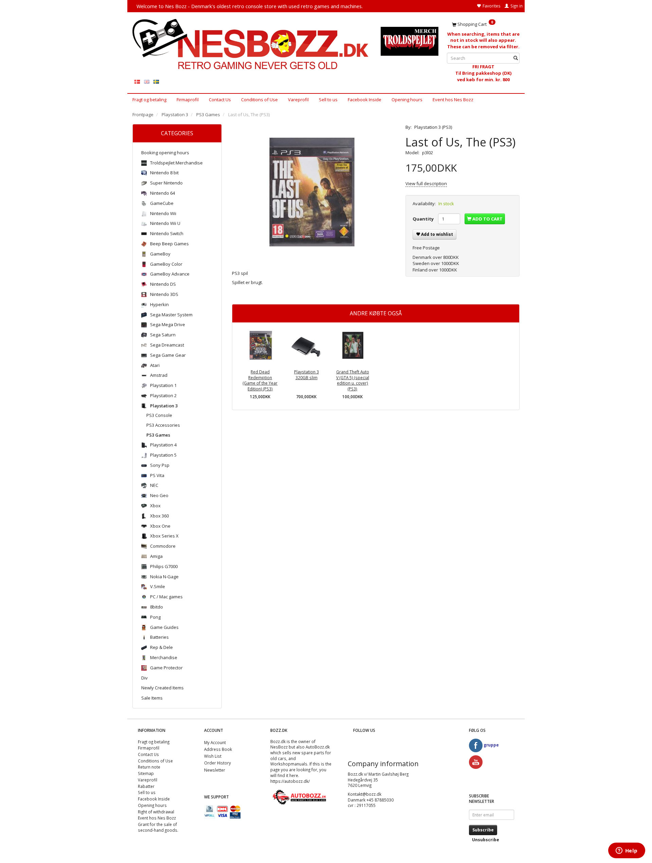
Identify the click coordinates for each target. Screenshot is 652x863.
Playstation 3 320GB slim (306, 374)
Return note (149, 767)
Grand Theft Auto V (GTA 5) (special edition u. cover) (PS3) (352, 380)
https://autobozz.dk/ (290, 781)
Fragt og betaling (149, 99)
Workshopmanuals (288, 764)
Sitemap (146, 773)
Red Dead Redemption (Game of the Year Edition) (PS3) (260, 380)
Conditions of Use (259, 99)
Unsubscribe (485, 840)
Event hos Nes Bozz (453, 99)
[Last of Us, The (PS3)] (314, 192)
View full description (426, 183)
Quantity (424, 219)
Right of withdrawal (156, 811)
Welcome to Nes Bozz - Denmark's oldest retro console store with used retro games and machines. (250, 6)
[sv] (156, 81)
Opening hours (407, 99)
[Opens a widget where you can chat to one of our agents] (626, 851)
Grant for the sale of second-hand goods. (158, 827)
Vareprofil (298, 99)
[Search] (515, 58)
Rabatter (146, 786)
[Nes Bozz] (251, 44)
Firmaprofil (188, 99)
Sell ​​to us (328, 99)
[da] (137, 81)
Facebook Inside (364, 99)
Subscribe (483, 830)
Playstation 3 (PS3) (433, 127)
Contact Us (220, 99)
